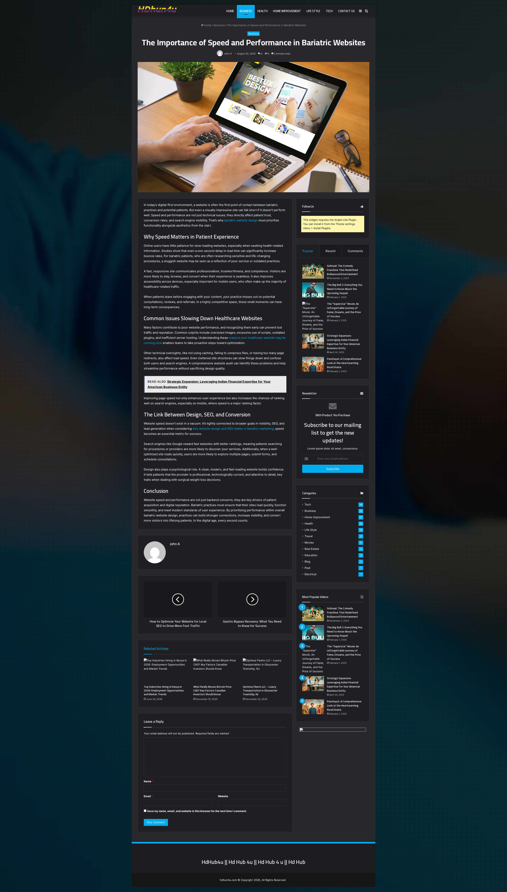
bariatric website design (241, 220)
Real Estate (312, 548)
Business (246, 11)
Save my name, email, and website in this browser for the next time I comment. (197, 811)
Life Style (313, 11)
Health (262, 11)
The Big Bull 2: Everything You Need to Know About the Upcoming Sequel (344, 289)
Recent (330, 251)
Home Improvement (287, 11)
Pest (307, 567)
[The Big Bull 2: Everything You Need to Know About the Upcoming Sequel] (313, 290)
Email (148, 796)
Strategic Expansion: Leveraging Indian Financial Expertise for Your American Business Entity (343, 342)
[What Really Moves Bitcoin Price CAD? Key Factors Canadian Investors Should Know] (215, 670)
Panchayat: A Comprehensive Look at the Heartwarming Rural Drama (344, 363)
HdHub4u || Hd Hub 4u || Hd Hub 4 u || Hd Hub (253, 862)
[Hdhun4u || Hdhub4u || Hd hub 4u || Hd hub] (157, 9)
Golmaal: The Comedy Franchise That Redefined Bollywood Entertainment (342, 270)
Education (311, 555)
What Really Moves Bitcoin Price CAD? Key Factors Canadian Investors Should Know (212, 690)
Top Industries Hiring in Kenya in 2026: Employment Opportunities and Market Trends (164, 690)
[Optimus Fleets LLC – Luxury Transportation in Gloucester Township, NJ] (264, 670)
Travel (309, 536)
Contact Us (346, 11)
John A (175, 544)
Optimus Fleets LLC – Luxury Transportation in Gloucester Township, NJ (260, 690)
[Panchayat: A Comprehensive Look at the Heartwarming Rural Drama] (313, 364)
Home (230, 11)
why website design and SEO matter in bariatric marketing (233, 428)
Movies (309, 542)
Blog (307, 561)
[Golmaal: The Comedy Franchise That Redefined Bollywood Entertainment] (313, 271)
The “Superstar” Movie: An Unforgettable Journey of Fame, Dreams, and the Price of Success (344, 310)
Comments (355, 251)
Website (223, 796)
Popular (307, 251)
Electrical (310, 574)
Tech (329, 11)
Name (148, 781)
